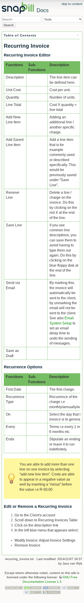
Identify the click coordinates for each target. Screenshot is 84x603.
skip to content (72, 4)
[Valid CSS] (33, 592)
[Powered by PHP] (51, 587)
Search (9, 25)
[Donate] (33, 587)
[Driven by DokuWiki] (51, 592)
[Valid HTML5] (70, 587)
